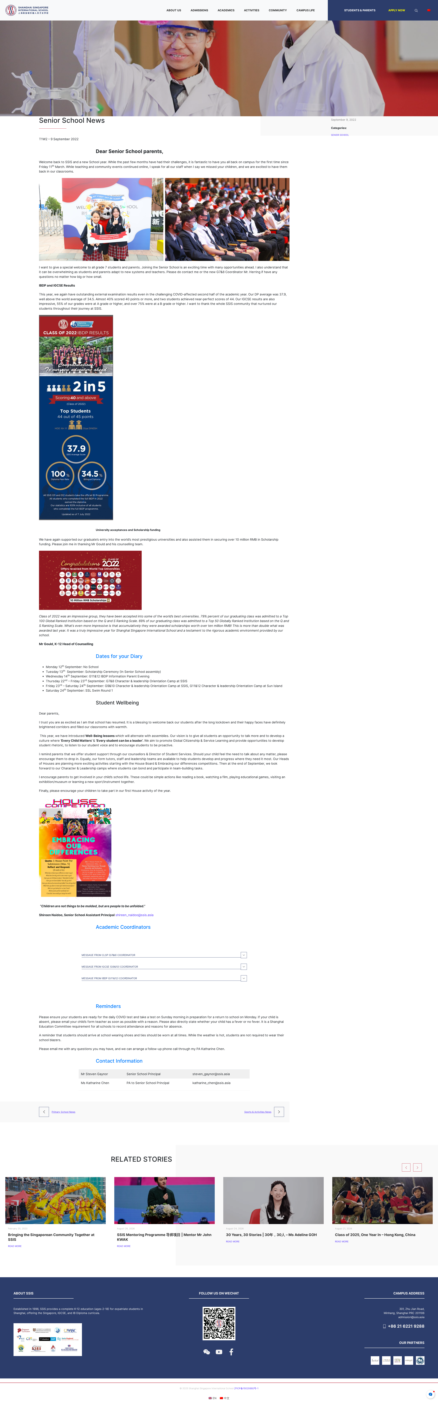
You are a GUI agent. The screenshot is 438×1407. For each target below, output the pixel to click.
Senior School (340, 135)
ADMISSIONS (199, 10)
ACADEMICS (226, 10)
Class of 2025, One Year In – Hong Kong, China (375, 1235)
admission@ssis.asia (411, 1317)
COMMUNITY (278, 10)
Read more (15, 1246)
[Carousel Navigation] (418, 1167)
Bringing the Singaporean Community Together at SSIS (51, 1237)
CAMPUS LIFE (306, 10)
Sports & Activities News (257, 1112)
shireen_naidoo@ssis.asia (134, 915)
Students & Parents (359, 10)
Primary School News (63, 1112)
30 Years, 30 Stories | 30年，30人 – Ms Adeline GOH (271, 1235)
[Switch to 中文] (429, 10)
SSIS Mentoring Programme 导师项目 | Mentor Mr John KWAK (164, 1237)
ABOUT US (173, 10)
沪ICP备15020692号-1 (246, 1388)
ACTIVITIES (251, 10)
